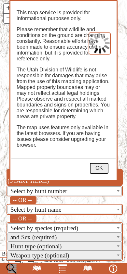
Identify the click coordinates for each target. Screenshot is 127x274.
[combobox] (64, 190)
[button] (8, 9)
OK (99, 168)
